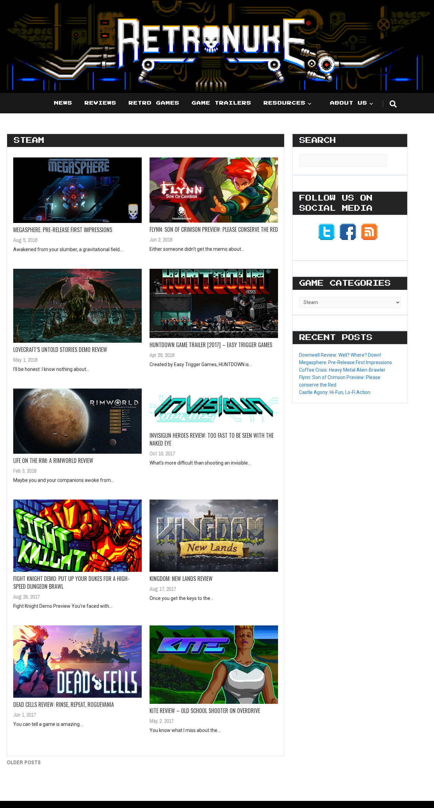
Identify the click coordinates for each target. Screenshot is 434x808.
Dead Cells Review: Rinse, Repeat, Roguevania (63, 704)
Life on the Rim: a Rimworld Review (53, 460)
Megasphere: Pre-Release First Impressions (62, 230)
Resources (285, 103)
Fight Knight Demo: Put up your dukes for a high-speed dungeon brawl (71, 582)
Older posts (24, 762)
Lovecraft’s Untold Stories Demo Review (60, 349)
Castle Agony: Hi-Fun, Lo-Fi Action (334, 392)
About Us (349, 103)
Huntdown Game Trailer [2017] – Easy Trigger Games (211, 345)
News (63, 103)
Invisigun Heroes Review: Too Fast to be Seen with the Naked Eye (212, 439)
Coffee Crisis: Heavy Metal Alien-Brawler (342, 370)
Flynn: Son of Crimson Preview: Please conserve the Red (214, 229)
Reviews (101, 103)
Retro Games (154, 103)
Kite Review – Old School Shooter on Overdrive (205, 711)
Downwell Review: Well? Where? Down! (340, 355)
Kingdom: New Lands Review (181, 579)
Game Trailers (222, 103)
